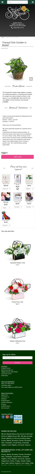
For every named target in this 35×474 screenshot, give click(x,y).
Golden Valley (25, 461)
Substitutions (5, 406)
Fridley (17, 461)
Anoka (3, 440)
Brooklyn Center (18, 440)
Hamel (11, 463)
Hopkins (17, 463)
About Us (4, 395)
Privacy (3, 404)
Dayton (27, 445)
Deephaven (5, 461)
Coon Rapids (12, 445)
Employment (5, 401)
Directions (4, 375)
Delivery (4, 399)
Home (2, 37)
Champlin (8, 443)
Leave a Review (6, 402)
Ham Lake (4, 463)
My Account (5, 408)
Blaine (9, 440)
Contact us (5, 397)
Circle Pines (17, 443)
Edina (12, 461)
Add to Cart (17, 157)
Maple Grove (12, 436)
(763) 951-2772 (18, 28)
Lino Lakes (25, 463)
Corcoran (21, 445)
